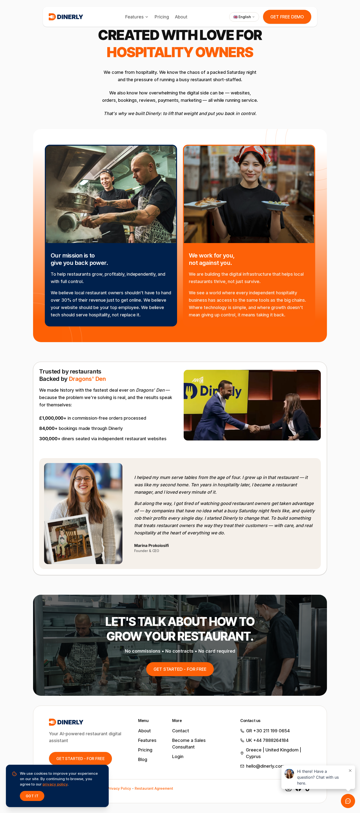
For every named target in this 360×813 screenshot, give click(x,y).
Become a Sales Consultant (189, 743)
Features (134, 16)
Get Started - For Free (180, 669)
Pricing (162, 16)
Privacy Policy (119, 788)
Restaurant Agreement (154, 788)
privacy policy (55, 784)
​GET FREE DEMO (287, 16)
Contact (180, 730)
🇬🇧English (242, 17)
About (181, 16)
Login (177, 756)
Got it (32, 796)
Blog (142, 759)
